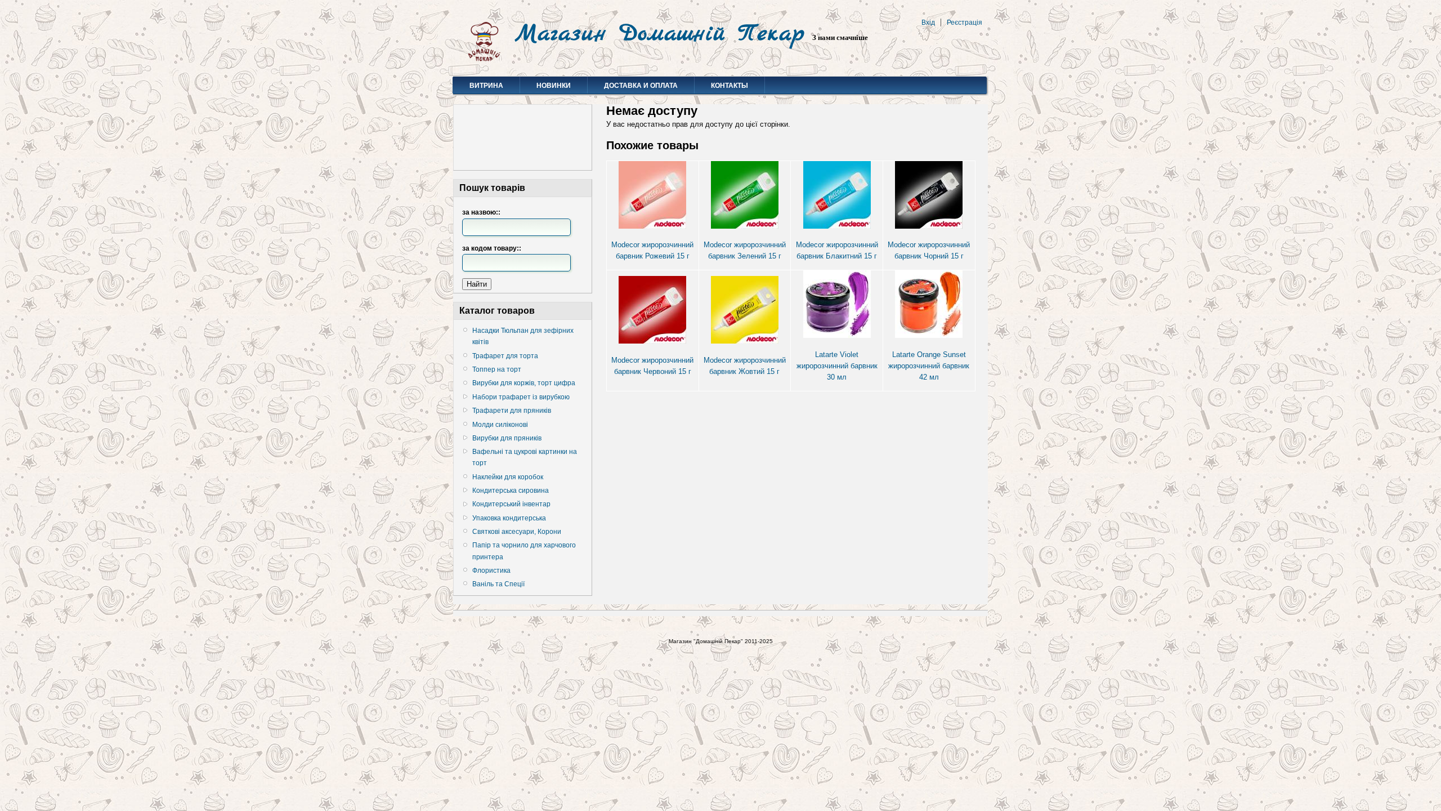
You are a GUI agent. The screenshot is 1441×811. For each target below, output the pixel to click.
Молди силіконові (500, 425)
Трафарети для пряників (511, 411)
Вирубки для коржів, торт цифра (523, 383)
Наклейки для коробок (507, 477)
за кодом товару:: (491, 248)
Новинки (553, 86)
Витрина (486, 86)
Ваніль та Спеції (498, 584)
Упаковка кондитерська (509, 518)
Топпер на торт (496, 369)
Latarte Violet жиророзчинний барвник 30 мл (837, 365)
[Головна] (484, 62)
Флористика (491, 570)
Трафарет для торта (505, 356)
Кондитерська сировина (510, 490)
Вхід (928, 22)
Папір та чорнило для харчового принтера (524, 550)
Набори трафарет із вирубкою (521, 397)
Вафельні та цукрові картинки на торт (524, 457)
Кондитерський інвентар (511, 504)
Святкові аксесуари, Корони (516, 532)
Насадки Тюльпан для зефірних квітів (523, 336)
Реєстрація (964, 22)
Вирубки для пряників (507, 438)
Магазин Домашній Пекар (659, 34)
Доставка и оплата (641, 86)
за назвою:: (481, 212)
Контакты (729, 86)
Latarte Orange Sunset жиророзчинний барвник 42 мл (928, 365)
